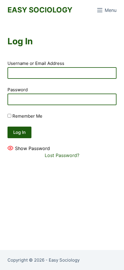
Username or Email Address (35, 63)
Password (17, 89)
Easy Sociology (39, 10)
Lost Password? (62, 155)
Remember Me (26, 116)
